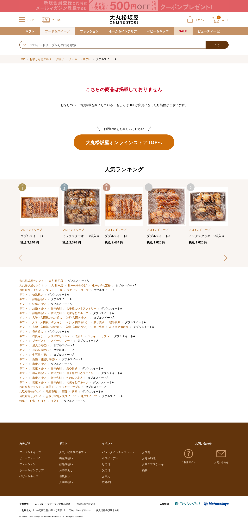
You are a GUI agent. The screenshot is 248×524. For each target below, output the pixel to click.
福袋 (144, 470)
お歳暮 (146, 452)
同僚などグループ (77, 313)
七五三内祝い (40, 354)
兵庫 (74, 391)
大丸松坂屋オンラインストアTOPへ (124, 142)
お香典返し (66, 470)
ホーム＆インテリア (123, 31)
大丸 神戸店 (56, 280)
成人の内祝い (40, 345)
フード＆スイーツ (57, 31)
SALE (183, 31)
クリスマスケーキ (153, 464)
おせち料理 (149, 458)
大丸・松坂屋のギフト (72, 452)
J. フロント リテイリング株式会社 (52, 503)
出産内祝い (39, 364)
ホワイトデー (110, 458)
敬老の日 (107, 482)
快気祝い (37, 294)
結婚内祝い (39, 304)
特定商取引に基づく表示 (49, 510)
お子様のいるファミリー (81, 308)
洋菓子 (60, 59)
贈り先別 (56, 308)
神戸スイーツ (89, 396)
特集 (22, 401)
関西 (64, 391)
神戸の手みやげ (77, 285)
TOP (22, 59)
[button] (226, 258)
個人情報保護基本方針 (107, 510)
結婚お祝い (39, 299)
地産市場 (51, 391)
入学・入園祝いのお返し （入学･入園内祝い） (60, 317)
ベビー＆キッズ (158, 31)
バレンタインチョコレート (118, 452)
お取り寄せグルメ (40, 59)
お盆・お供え (38, 401)
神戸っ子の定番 (101, 285)
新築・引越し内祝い (44, 359)
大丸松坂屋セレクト (31, 280)
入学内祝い (66, 482)
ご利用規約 (25, 510)
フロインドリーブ (78, 290)
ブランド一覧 (54, 290)
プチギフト (39, 340)
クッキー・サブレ (80, 59)
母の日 (106, 464)
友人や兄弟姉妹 (118, 327)
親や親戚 (114, 322)
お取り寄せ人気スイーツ (61, 396)
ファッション (89, 31)
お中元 (106, 476)
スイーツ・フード (61, 340)
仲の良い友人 (74, 377)
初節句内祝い (40, 350)
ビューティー (207, 31)
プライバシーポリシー (79, 510)
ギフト (30, 31)
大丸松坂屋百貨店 (86, 503)
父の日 (106, 470)
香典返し (37, 331)
